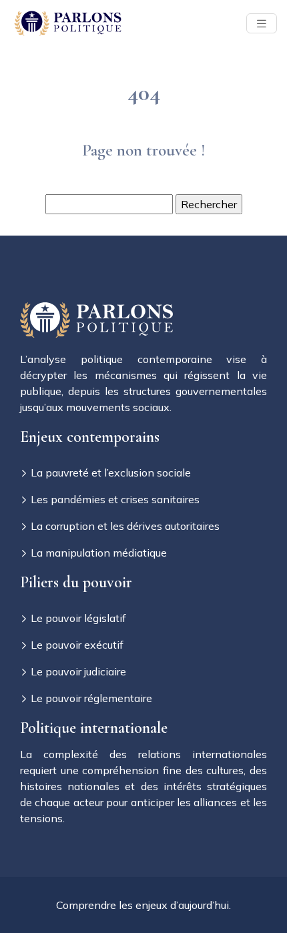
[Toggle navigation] (261, 23)
